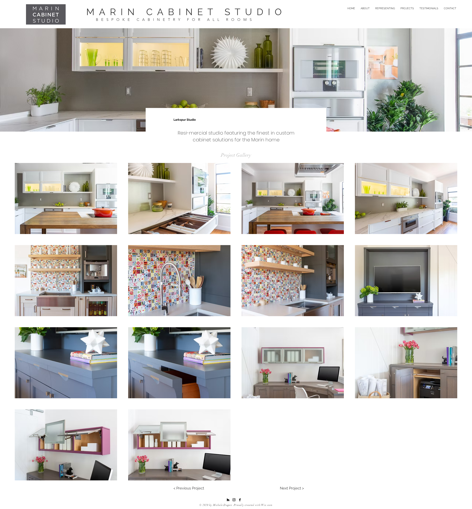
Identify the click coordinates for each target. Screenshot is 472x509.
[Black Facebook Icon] (240, 500)
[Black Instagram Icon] (234, 500)
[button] (66, 198)
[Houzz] (228, 500)
